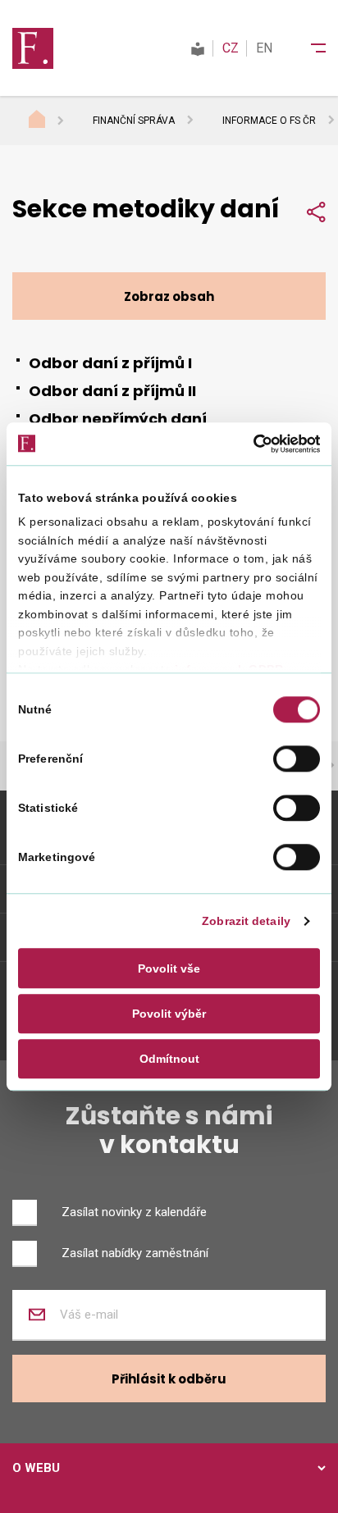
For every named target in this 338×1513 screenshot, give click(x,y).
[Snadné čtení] (197, 48)
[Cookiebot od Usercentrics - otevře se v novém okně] (248, 443)
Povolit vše (169, 968)
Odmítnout (169, 1058)
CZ (230, 48)
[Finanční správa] (32, 47)
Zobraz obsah (169, 296)
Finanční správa (134, 120)
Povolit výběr (169, 1013)
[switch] (296, 758)
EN (264, 48)
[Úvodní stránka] (52, 121)
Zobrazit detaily (246, 921)
